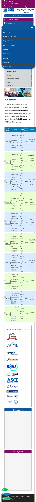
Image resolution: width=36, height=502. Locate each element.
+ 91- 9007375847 (12, 3)
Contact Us (9, 85)
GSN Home (10, 1)
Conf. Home (8, 32)
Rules (8, 82)
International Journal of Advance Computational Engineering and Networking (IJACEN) (15, 182)
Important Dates (9, 36)
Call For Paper (9, 45)
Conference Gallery (12, 78)
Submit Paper (18, 16)
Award (5, 58)
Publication (7, 62)
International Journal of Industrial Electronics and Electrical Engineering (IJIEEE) (15, 263)
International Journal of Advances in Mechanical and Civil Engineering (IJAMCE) (14, 281)
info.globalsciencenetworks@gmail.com (19, 7)
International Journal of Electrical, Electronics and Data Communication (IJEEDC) (15, 162)
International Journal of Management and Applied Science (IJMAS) (15, 298)
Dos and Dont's (11, 72)
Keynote (8, 75)
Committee (7, 54)
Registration (8, 41)
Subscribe (7, 67)
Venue (5, 49)
